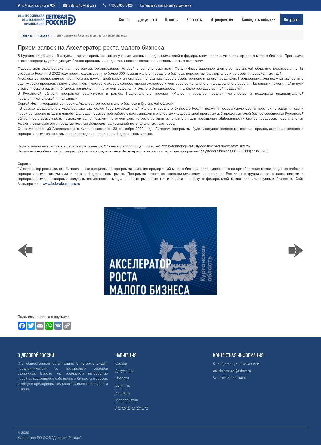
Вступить (291, 19)
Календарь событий (259, 19)
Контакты (194, 19)
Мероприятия (221, 19)
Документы (147, 19)
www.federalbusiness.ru (61, 183)
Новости (172, 19)
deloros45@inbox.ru (235, 370)
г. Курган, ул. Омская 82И (238, 363)
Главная (26, 35)
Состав (124, 19)
